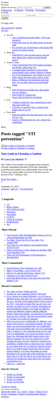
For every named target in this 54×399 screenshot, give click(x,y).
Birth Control (12, 207)
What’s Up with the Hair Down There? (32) (26, 273)
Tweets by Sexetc (8, 386)
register (19, 28)
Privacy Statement (9, 394)
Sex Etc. (4, 30)
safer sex (14, 189)
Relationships (12, 222)
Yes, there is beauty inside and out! (22, 291)
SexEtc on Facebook (16, 377)
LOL (30, 108)
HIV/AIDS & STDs (15, 209)
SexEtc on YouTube (15, 382)
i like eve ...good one (16, 363)
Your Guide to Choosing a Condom (21, 153)
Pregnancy (11, 212)
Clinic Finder (32, 66)
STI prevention (26, 189)
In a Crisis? (22, 391)
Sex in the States (31, 76)
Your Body (11, 214)
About (31, 391)
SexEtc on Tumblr (15, 379)
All (8, 204)
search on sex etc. (8, 7)
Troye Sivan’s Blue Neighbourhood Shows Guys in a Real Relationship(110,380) (29, 236)
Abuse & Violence (15, 219)
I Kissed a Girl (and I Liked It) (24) (22, 275)
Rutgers (43, 394)
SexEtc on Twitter (14, 374)
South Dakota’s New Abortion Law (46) (24, 268)
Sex (8, 224)
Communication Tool (31, 71)
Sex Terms (32, 48)
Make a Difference (30, 82)
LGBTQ (10, 217)
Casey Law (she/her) (14, 159)
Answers (5, 396)
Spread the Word (8, 391)
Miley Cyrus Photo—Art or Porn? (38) (24, 270)
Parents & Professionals (28, 394)
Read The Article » (9, 179)
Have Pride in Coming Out (24, 95)
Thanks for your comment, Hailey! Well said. (26, 294)
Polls (30, 57)
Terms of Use (41, 391)
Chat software (6, 389)
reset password (7, 28)
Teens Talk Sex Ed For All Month (27, 97)
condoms (5, 189)
